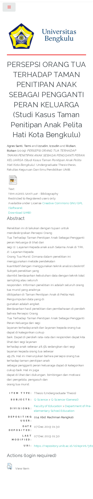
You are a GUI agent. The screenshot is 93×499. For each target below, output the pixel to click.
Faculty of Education (48, 406)
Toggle (9, 8)
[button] (9, 466)
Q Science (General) (65, 399)
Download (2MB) (19, 212)
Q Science (41, 399)
